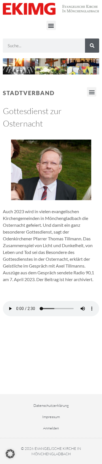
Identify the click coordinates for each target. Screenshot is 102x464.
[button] (51, 25)
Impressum (51, 416)
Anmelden (51, 428)
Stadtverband (29, 92)
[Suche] (92, 46)
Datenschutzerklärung (51, 405)
